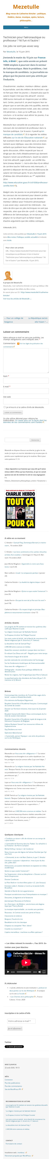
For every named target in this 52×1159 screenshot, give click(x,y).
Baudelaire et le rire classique (16, 922)
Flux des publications (12, 1083)
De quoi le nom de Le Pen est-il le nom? (30, 600)
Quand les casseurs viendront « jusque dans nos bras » (25, 650)
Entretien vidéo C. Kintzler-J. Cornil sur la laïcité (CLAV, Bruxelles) (24, 887)
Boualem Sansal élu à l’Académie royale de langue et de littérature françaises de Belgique (25, 720)
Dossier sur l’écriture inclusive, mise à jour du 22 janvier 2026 (25, 710)
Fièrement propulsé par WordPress (18, 1156)
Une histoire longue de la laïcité (16, 656)
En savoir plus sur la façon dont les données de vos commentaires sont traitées (25, 421)
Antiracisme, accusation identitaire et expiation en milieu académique (26, 867)
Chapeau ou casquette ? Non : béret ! (18, 925)
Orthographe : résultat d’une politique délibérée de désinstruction (23, 671)
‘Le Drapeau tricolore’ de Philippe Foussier (20, 635)
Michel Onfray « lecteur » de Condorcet (19, 849)
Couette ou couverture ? (13, 929)
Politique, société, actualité (27, 237)
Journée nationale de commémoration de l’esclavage (24, 660)
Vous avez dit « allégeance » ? (15, 666)
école (9, 240)
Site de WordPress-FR (13, 1089)
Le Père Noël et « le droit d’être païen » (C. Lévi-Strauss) (25, 882)
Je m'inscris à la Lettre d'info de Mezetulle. (25, 407)
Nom (6, 376)
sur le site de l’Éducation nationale (27, 137)
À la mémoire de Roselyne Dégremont (19, 700)
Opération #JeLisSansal (13, 733)
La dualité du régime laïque (30, 582)
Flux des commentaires (13, 1086)
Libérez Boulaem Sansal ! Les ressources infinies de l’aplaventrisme (24, 725)
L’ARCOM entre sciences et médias (17, 647)
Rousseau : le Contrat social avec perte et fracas (22, 912)
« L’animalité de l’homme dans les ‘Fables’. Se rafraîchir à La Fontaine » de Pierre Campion (26, 845)
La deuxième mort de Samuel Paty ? (18, 644)
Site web (7, 397)
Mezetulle (26, 6)
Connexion (9, 1080)
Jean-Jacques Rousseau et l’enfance (18, 901)
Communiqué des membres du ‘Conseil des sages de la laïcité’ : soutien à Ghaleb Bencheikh (25, 696)
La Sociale (21, 993)
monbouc (21, 1152)
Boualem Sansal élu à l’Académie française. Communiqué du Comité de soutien (26, 704)
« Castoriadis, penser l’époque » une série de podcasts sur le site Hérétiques (25, 737)
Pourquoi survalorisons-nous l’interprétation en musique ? (26, 894)
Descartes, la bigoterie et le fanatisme (19, 897)
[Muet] (39, 972)
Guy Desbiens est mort (13, 729)
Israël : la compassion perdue (27, 573)
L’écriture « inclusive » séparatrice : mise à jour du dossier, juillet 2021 (25, 861)
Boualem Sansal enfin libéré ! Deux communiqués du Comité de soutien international (26, 715)
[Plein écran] (44, 972)
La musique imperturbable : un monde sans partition (24, 909)
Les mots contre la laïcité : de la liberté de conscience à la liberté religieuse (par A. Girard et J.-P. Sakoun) (26, 639)
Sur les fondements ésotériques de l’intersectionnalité (25, 663)
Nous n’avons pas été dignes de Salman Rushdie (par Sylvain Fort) (26, 853)
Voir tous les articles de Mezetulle (17, 298)
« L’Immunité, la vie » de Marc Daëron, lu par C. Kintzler (25, 857)
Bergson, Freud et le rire (14, 919)
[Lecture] (8, 972)
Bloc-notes (11, 237)
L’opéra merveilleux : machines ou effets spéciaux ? (24, 932)
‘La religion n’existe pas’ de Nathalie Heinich (21, 632)
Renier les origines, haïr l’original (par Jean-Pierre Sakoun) (26, 675)
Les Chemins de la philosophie (22, 997)
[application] (26, 962)
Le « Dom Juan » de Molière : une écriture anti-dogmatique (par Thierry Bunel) (25, 905)
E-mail (6, 386)
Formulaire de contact (14, 1144)
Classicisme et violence (13, 916)
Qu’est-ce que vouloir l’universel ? (34, 591)
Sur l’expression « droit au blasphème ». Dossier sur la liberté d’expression (25, 875)
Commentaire (23, 345)
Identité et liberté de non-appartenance (19, 891)
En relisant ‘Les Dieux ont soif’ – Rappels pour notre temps (26, 653)
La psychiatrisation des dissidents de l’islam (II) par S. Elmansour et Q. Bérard (25, 679)
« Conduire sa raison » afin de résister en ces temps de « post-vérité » (25, 839)
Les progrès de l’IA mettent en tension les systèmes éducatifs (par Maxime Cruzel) (25, 628)
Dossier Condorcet (12, 879)
